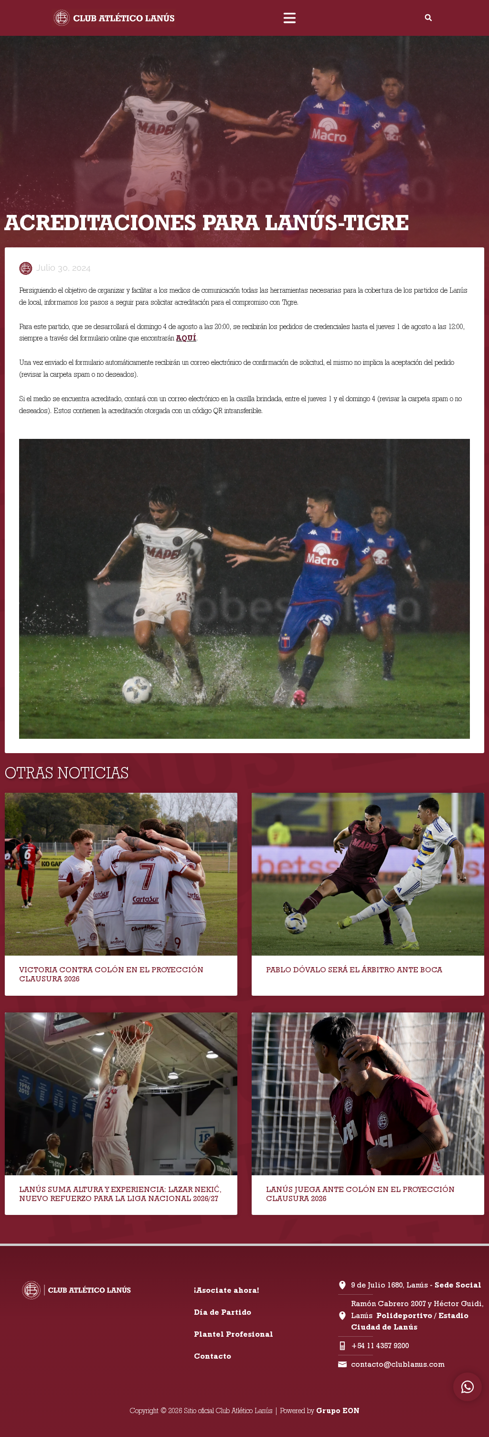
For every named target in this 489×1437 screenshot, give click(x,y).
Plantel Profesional (233, 1334)
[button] (428, 18)
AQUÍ (186, 338)
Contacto (212, 1356)
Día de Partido (222, 1312)
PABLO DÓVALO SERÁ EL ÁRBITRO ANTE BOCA (354, 969)
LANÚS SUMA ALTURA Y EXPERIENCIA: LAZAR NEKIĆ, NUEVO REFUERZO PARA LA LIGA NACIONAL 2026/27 (120, 1194)
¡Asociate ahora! (226, 1290)
